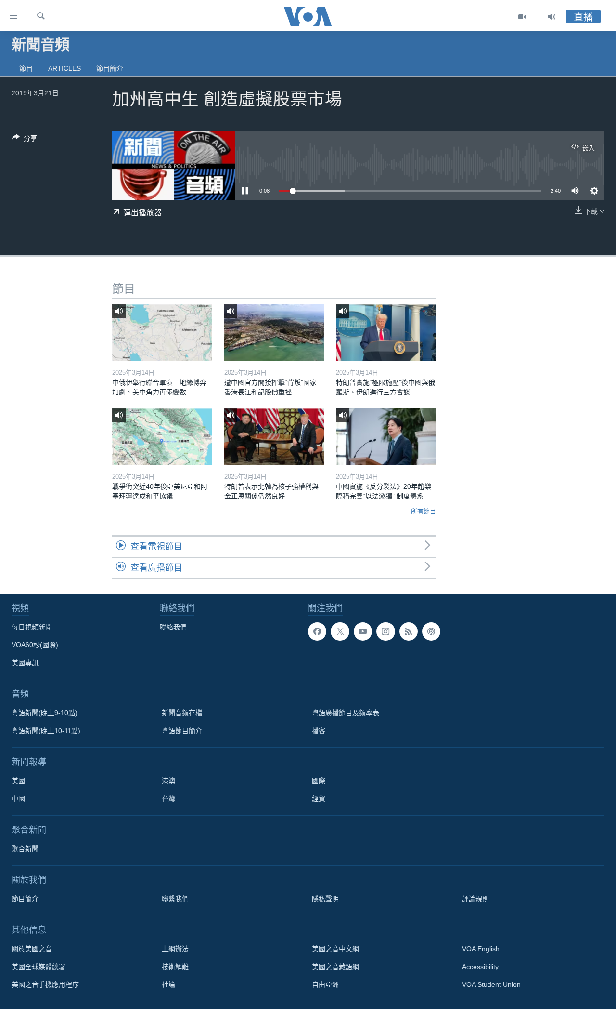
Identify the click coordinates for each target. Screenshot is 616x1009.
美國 (18, 781)
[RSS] (408, 631)
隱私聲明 (325, 899)
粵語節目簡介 (182, 730)
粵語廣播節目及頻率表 (345, 713)
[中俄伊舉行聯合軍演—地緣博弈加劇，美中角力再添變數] (162, 332)
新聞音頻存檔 (182, 713)
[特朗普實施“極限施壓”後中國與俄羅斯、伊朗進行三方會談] (386, 332)
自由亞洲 (325, 984)
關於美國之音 (32, 949)
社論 (168, 984)
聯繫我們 (175, 899)
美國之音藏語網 (335, 966)
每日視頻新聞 (32, 627)
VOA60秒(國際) (35, 645)
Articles (64, 68)
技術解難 (175, 966)
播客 (318, 730)
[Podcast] (431, 631)
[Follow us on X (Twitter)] (340, 631)
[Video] (522, 17)
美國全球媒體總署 (38, 966)
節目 (26, 68)
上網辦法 (175, 949)
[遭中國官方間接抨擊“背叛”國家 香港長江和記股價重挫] (274, 332)
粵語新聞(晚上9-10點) (44, 713)
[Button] (24, 140)
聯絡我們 (173, 627)
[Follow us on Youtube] (363, 631)
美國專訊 (25, 663)
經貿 (318, 798)
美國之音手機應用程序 (45, 984)
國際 (318, 781)
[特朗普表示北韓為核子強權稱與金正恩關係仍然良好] (274, 436)
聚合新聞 (25, 848)
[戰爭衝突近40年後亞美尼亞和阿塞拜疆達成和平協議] (162, 436)
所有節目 (423, 511)
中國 (18, 798)
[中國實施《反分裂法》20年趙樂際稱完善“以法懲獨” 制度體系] (386, 436)
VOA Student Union (491, 984)
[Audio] (551, 17)
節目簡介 (109, 68)
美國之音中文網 (335, 949)
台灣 (168, 798)
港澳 (168, 781)
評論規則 (475, 899)
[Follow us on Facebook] (317, 631)
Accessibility (480, 966)
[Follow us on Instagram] (385, 631)
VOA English (481, 949)
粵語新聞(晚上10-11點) (46, 730)
